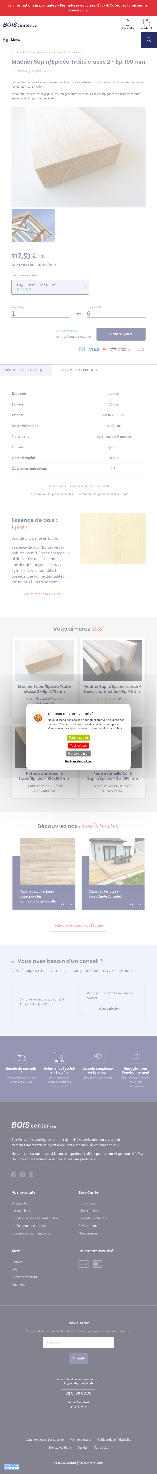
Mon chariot (146, 28)
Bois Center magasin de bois (20, 23)
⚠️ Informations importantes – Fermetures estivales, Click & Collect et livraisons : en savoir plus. (78, 8)
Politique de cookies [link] (78, 761)
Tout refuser (78, 745)
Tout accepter (78, 737)
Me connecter (127, 28)
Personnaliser (78, 753)
